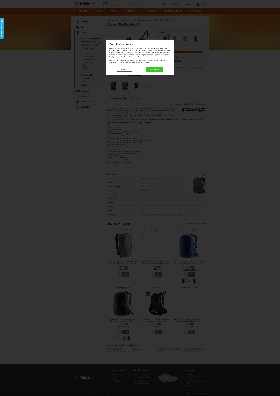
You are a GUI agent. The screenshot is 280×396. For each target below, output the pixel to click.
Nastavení (124, 69)
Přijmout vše (154, 69)
